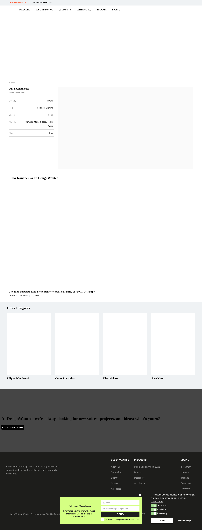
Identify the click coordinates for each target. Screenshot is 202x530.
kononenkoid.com (17, 92)
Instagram (186, 466)
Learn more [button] (157, 501)
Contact (115, 483)
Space (12, 115)
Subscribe (116, 472)
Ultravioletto (110, 378)
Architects (139, 483)
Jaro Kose (157, 378)
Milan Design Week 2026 (147, 466)
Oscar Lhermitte (65, 378)
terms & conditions (131, 519)
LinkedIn (185, 472)
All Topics (116, 488)
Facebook (186, 483)
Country (12, 101)
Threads (185, 477)
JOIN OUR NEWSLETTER (42, 3)
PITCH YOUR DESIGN (18, 3)
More (11, 133)
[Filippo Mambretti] (29, 344)
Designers (139, 477)
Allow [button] (162, 520)
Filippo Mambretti (18, 378)
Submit (114, 477)
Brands (137, 472)
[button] (154, 505)
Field (11, 108)
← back (12, 83)
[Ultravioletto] (125, 344)
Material (12, 122)
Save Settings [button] (184, 520)
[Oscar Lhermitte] (77, 344)
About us (115, 466)
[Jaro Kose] (173, 344)
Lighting (13, 296)
